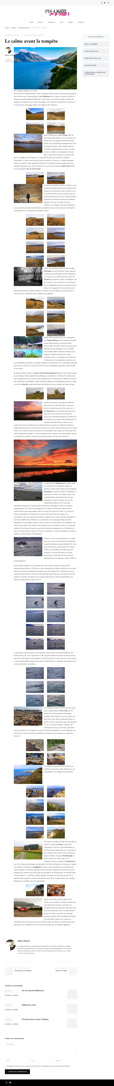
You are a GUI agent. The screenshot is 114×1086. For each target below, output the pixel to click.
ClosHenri (37, 867)
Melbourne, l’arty (29, 1005)
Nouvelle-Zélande (30, 35)
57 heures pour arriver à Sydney (35, 1019)
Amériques (51, 22)
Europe (70, 22)
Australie (8, 995)
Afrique (40, 22)
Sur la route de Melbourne (33, 990)
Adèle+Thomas (8, 55)
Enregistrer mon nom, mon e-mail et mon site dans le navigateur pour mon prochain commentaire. (38, 1066)
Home (31, 22)
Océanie (80, 22)
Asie (61, 22)
